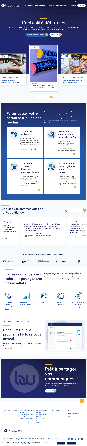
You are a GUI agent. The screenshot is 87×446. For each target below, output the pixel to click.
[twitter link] (69, 439)
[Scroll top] (82, 400)
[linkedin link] (72, 439)
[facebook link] (79, 439)
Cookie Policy (28, 443)
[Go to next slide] (82, 231)
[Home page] (10, 5)
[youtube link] (75, 439)
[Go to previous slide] (4, 231)
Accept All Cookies (71, 443)
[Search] (75, 2)
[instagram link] (82, 439)
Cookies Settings (61, 443)
